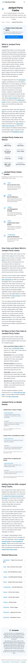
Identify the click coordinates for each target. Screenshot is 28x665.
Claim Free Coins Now (12, 37)
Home (3, 22)
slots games (22, 79)
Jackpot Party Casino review (9, 549)
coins (21, 109)
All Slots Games (13, 602)
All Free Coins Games (13, 592)
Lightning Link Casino (15, 612)
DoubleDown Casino (17, 131)
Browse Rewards (15, 662)
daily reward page (7, 279)
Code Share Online (18, 348)
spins (3, 111)
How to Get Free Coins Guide (14, 566)
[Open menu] (24, 2)
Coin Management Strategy (15, 577)
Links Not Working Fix (17, 587)
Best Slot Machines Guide (14, 572)
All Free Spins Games (13, 597)
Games (8, 22)
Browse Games (5, 662)
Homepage (23, 662)
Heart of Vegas (13, 98)
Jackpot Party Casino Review (15, 582)
